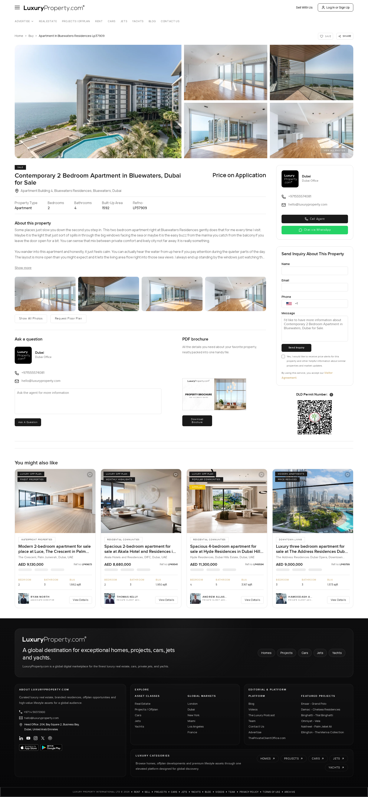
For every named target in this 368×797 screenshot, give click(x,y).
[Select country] (289, 303)
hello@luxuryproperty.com (41, 718)
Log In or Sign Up (338, 7)
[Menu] (17, 7)
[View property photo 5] (311, 130)
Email (285, 280)
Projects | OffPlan (76, 21)
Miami (191, 721)
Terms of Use (271, 792)
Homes (266, 653)
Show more (23, 268)
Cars (111, 21)
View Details (80, 600)
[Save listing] (90, 475)
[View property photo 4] (225, 130)
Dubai (191, 709)
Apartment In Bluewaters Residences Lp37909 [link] (72, 36)
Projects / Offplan (146, 709)
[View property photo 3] (311, 72)
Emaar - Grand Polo (313, 704)
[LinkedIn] (21, 738)
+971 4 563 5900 (34, 712)
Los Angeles (196, 726)
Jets (124, 21)
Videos (253, 709)
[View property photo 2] (225, 72)
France (192, 732)
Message (288, 313)
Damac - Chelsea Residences (320, 709)
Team (252, 721)
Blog (152, 21)
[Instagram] (35, 738)
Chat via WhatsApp (317, 230)
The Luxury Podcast (262, 715)
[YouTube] (28, 738)
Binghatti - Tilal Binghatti (317, 715)
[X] (43, 738)
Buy (31, 36)
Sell (147, 792)
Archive (290, 792)
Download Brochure (197, 421)
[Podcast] (50, 738)
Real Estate (48, 21)
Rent (99, 21)
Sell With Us (304, 7)
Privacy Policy (249, 792)
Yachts (138, 21)
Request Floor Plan (68, 318)
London (193, 704)
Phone (286, 297)
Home (19, 36)
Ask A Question (27, 422)
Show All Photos (31, 318)
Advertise (22, 21)
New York (194, 715)
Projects (286, 653)
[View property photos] (98, 101)
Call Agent (317, 219)
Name (286, 264)
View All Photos (334, 150)
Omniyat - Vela (310, 721)
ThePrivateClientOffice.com (267, 738)
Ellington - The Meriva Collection (322, 732)
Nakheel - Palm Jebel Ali (316, 726)
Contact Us (170, 21)
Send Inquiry (297, 347)
